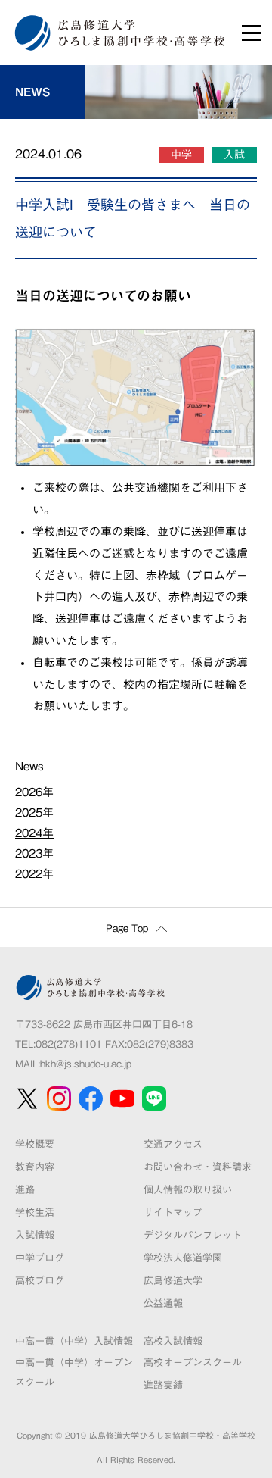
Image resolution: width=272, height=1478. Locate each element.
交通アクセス (173, 1144)
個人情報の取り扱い (188, 1190)
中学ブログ (39, 1258)
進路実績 (163, 1385)
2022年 (34, 874)
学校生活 (34, 1212)
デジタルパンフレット (193, 1235)
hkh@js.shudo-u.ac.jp (85, 1064)
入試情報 (34, 1235)
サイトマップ (173, 1212)
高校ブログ (39, 1281)
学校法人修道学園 (183, 1258)
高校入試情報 (173, 1341)
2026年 (34, 792)
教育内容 (34, 1167)
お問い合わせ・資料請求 (198, 1167)
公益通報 (163, 1303)
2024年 (34, 833)
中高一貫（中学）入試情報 (74, 1341)
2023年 (34, 853)
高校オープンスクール (193, 1362)
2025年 (34, 812)
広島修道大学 (173, 1281)
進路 (25, 1190)
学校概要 (34, 1144)
